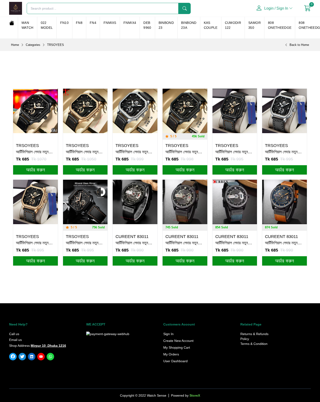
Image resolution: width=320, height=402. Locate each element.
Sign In (168, 334)
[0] (307, 8)
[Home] (11, 23)
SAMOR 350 (254, 25)
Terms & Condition (254, 344)
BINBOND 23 (166, 25)
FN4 (93, 23)
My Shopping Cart (176, 347)
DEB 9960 (147, 25)
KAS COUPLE (211, 25)
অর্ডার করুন (35, 170)
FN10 (64, 23)
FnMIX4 (129, 23)
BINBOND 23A (188, 25)
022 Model (47, 25)
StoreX (195, 395)
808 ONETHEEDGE (280, 25)
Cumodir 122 (233, 25)
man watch (27, 25)
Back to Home (299, 45)
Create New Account (178, 341)
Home (15, 45)
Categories (33, 45)
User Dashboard (175, 361)
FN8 (79, 23)
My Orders (171, 354)
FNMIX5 (110, 23)
